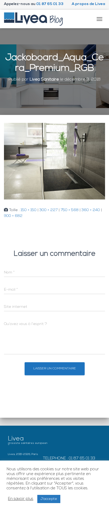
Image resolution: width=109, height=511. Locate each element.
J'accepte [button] (48, 499)
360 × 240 (90, 210)
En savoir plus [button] (20, 499)
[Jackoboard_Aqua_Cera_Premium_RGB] (54, 161)
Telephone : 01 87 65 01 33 (69, 459)
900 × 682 (13, 216)
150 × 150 (29, 210)
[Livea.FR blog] (35, 19)
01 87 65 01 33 (49, 4)
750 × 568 (70, 210)
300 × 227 (48, 210)
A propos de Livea (88, 4)
